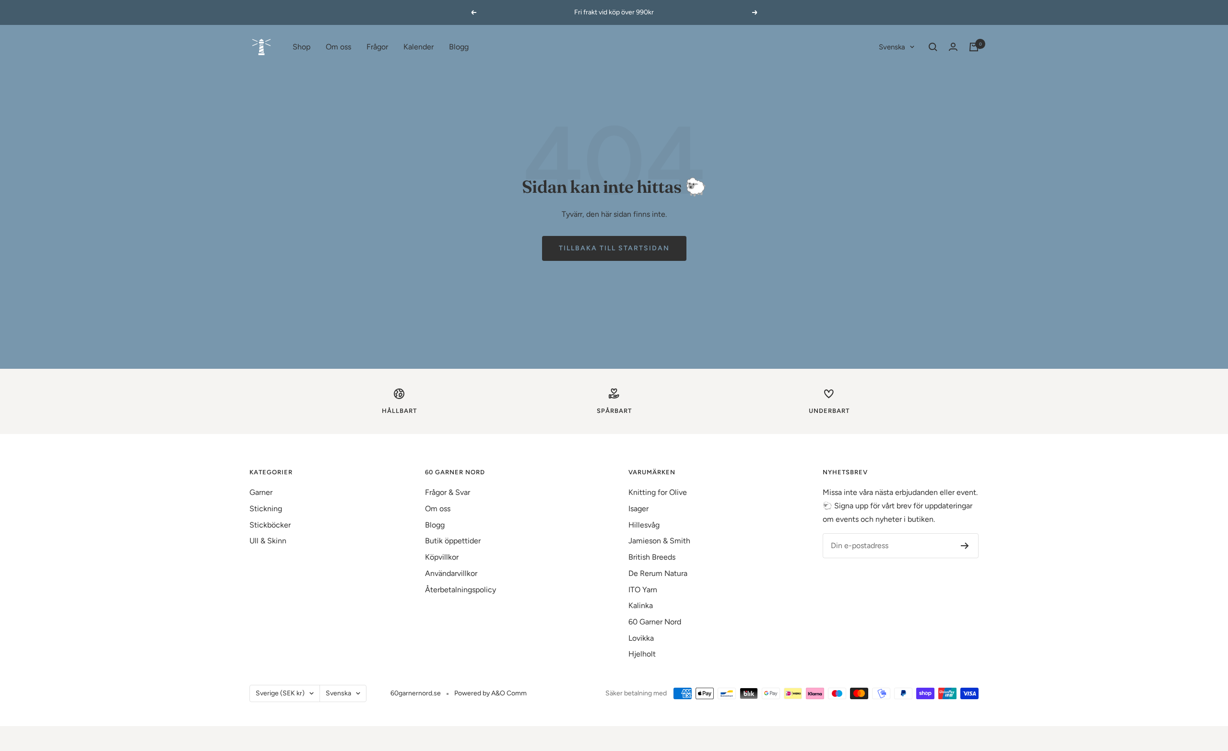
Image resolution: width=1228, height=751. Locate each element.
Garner (260, 492)
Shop (301, 46)
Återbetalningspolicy (460, 589)
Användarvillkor (451, 573)
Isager (638, 508)
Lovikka (641, 638)
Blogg (459, 46)
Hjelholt (642, 653)
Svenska (892, 47)
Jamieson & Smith (659, 540)
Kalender (418, 46)
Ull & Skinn (267, 540)
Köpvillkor (442, 557)
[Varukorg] (974, 47)
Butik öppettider (453, 540)
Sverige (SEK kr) (280, 693)
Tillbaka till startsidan (614, 248)
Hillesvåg (644, 524)
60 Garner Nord (654, 621)
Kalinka (640, 605)
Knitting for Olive (657, 492)
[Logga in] (953, 47)
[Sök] (933, 47)
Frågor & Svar (447, 492)
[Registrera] (965, 545)
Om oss (338, 46)
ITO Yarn (642, 589)
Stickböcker (270, 524)
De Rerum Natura (657, 573)
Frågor (377, 46)
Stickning (265, 508)
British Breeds (651, 557)
